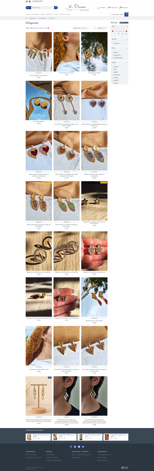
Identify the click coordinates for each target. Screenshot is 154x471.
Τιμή (113, 26)
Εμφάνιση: (100, 28)
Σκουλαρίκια (42, 18)
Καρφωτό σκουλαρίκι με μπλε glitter (66, 272)
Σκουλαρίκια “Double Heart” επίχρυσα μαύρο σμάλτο (94, 370)
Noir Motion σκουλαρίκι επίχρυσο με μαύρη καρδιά (66, 125)
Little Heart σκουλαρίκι (66, 73)
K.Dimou (38, 73)
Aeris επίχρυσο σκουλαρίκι (38, 75)
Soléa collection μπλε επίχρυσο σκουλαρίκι (94, 175)
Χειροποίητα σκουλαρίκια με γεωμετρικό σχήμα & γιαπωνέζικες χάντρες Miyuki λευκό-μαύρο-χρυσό (94, 421)
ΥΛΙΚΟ (113, 48)
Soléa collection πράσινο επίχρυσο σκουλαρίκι (66, 225)
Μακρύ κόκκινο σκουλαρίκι (94, 320)
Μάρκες (114, 39)
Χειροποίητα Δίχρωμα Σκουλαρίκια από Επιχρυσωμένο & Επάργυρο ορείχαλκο (39, 420)
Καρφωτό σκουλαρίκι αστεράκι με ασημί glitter (94, 222)
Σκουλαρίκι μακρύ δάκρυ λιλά (38, 369)
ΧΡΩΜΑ (114, 62)
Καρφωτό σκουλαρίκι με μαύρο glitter (39, 272)
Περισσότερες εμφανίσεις (34, 430)
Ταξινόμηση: (77, 28)
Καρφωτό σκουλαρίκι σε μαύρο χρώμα (38, 318)
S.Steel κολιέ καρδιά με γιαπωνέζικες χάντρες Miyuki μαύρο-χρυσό (119, 434)
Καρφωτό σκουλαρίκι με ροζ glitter (94, 272)
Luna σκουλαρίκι (38, 121)
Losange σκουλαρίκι (94, 73)
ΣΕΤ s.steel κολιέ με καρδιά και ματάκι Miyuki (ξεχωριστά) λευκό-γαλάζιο (93, 434)
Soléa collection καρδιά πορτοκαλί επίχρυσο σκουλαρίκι (66, 175)
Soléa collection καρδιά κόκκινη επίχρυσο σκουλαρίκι (39, 175)
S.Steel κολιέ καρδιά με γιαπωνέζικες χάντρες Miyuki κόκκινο (67, 434)
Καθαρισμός (124, 22)
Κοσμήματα (32, 18)
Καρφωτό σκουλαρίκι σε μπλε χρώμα (66, 318)
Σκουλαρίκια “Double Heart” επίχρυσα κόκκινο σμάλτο (66, 370)
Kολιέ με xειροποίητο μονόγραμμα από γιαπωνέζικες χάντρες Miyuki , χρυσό (41, 434)
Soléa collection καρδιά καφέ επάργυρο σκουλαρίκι (94, 125)
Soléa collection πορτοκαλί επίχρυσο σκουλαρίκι (39, 225)
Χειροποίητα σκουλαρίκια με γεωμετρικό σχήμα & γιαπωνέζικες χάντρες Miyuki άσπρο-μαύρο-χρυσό (67, 421)
